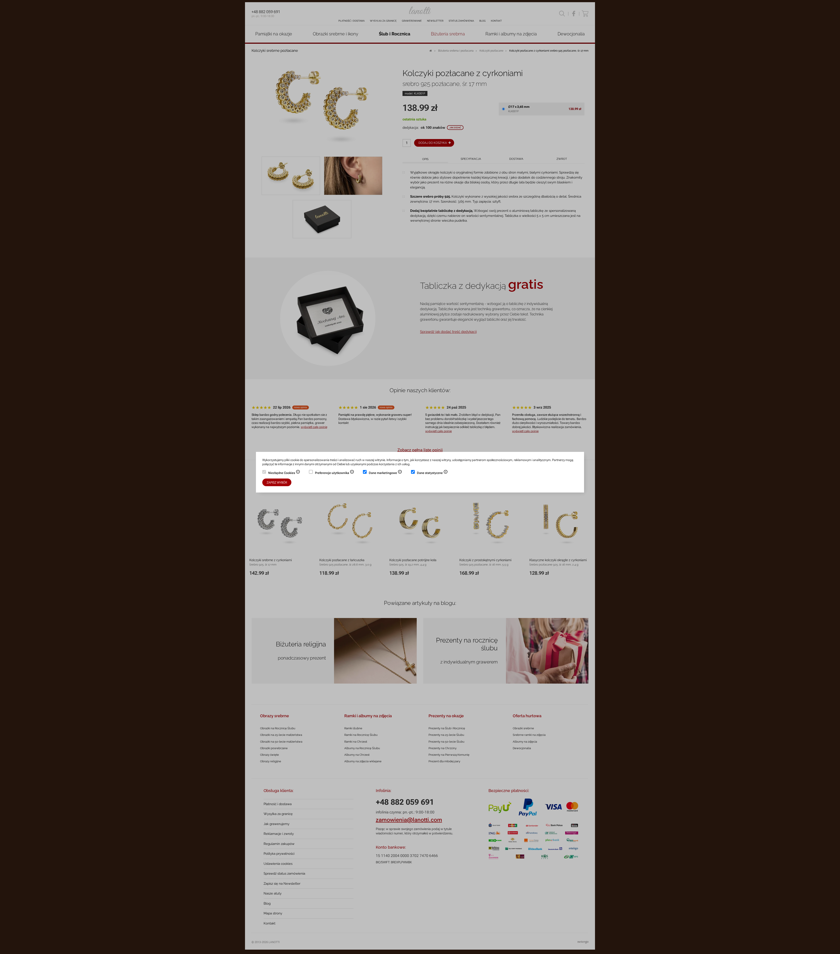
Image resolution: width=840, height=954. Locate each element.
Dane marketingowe (385, 473)
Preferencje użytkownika (334, 473)
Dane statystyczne (432, 473)
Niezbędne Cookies (284, 473)
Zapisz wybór (277, 482)
